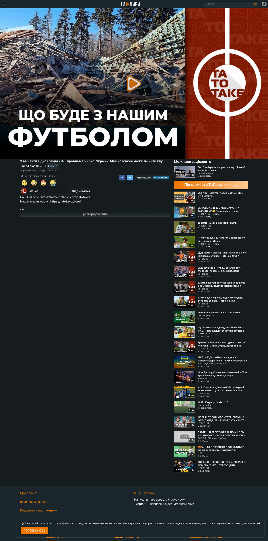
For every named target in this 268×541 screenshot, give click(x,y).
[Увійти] (264, 4)
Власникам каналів (33, 501)
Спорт (52, 166)
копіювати (161, 177)
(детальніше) (250, 523)
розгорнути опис (95, 214)
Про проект (28, 493)
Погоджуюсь (34, 530)
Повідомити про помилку (38, 510)
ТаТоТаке (33, 191)
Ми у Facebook (145, 493)
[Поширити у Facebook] (122, 177)
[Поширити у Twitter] (130, 177)
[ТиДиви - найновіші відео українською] (130, 4)
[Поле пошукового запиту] (256, 4)
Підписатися (81, 191)
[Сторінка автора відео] (24, 191)
